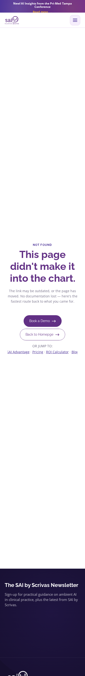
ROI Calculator (57, 352)
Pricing (37, 352)
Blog (75, 352)
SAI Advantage (18, 352)
